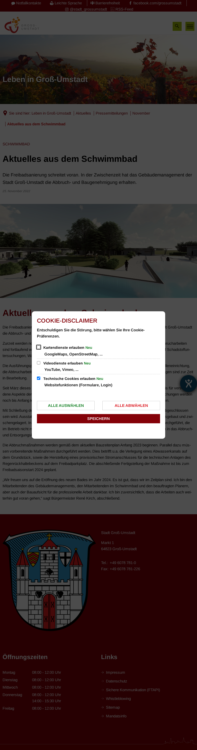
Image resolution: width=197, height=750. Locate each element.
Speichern (98, 418)
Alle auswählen (66, 405)
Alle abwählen (131, 405)
